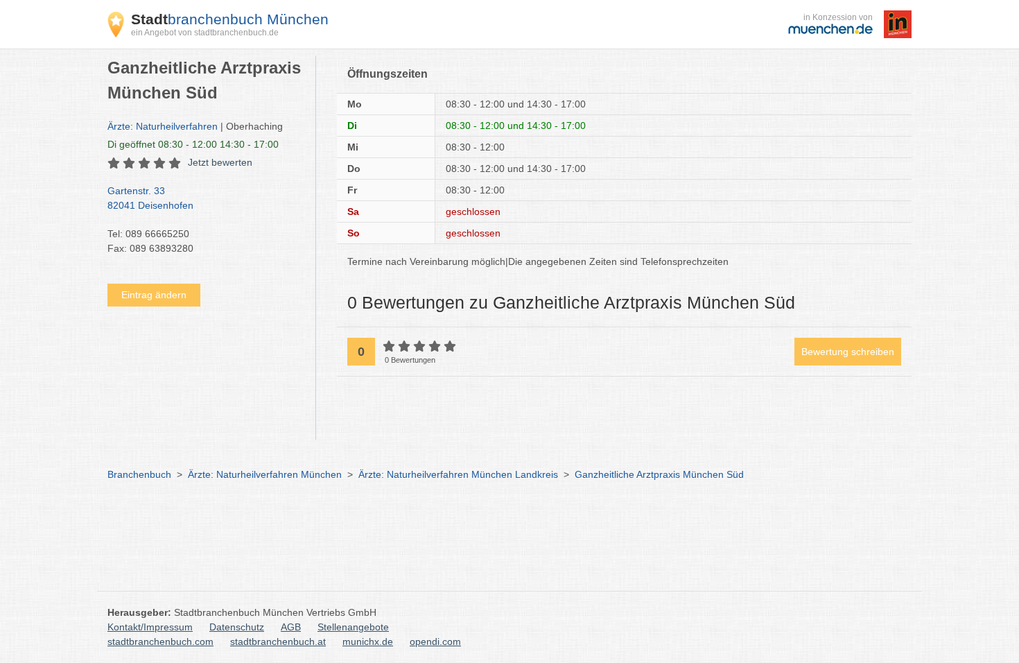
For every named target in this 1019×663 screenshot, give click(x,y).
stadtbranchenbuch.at (278, 641)
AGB (291, 626)
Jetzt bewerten (220, 162)
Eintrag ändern (153, 294)
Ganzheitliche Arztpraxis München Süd (659, 474)
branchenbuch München (230, 19)
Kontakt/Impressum (150, 626)
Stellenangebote (353, 626)
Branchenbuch (139, 474)
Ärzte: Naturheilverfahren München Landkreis (458, 474)
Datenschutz (236, 626)
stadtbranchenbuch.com (160, 641)
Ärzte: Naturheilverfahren (162, 126)
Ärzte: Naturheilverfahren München (265, 474)
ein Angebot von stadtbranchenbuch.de (205, 32)
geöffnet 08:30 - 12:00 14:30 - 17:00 (193, 144)
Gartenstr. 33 (150, 198)
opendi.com (435, 641)
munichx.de (367, 641)
